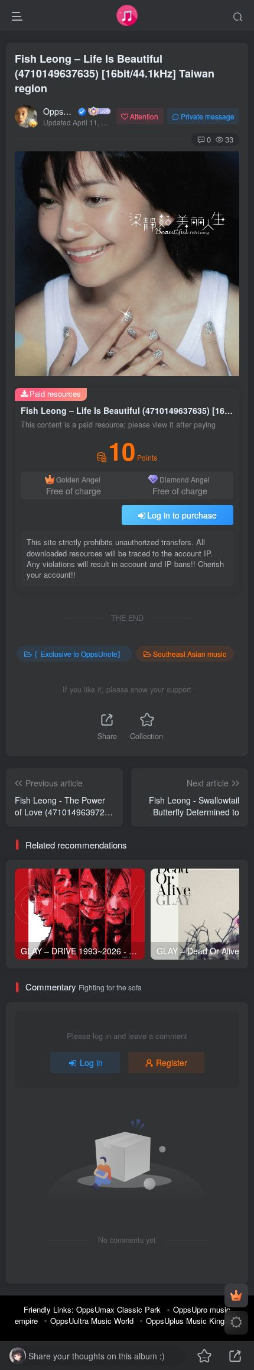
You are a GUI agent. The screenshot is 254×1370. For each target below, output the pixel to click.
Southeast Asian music (189, 654)
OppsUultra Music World (91, 1320)
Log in (91, 1062)
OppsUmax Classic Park (118, 1309)
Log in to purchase (182, 515)
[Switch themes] (236, 1323)
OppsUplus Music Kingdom (192, 1320)
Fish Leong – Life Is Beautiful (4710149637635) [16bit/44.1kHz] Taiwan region (114, 73)
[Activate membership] (236, 1295)
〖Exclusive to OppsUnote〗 (79, 654)
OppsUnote (59, 111)
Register (171, 1062)
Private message (208, 116)
